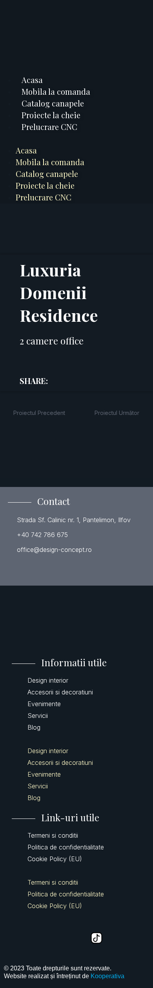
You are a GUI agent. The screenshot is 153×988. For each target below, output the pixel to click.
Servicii (37, 715)
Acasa (32, 79)
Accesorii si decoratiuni (60, 692)
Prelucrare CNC (49, 126)
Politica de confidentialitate (65, 847)
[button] (76, 139)
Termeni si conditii (52, 835)
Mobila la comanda (56, 91)
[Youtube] (45, 938)
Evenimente (44, 704)
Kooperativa (107, 976)
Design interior (47, 680)
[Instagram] (71, 938)
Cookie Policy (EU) (54, 859)
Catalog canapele (53, 103)
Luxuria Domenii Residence (59, 292)
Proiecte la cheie (51, 115)
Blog (33, 727)
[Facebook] (19, 938)
